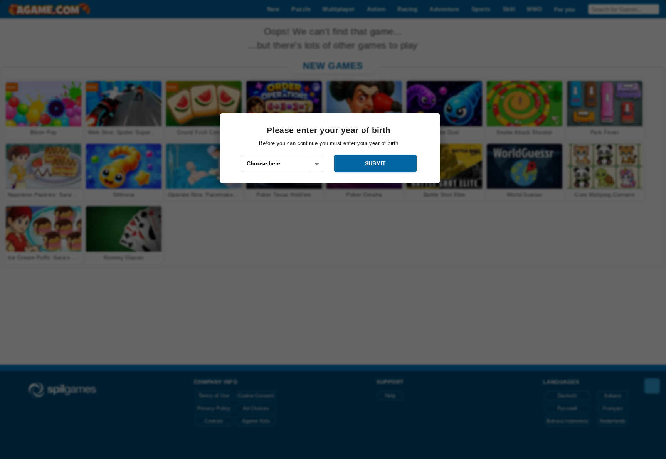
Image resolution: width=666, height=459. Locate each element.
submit (375, 163)
